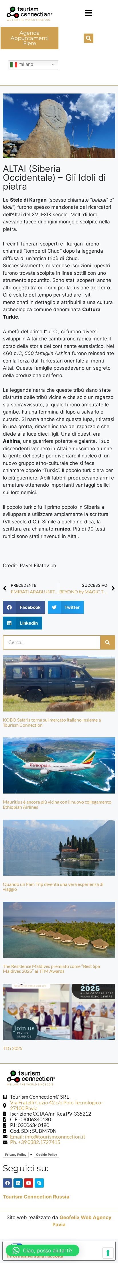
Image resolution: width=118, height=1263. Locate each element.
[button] (88, 13)
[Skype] (39, 1183)
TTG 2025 (12, 1048)
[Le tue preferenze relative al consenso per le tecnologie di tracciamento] (108, 1253)
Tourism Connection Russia (36, 1197)
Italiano (25, 64)
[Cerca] (107, 642)
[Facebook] (7, 1183)
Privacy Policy (15, 1155)
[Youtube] (28, 1183)
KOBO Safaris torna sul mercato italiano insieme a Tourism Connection (52, 722)
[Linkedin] (18, 1183)
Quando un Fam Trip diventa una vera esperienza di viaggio (53, 886)
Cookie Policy (46, 1155)
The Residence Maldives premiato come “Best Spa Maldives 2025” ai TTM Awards (51, 968)
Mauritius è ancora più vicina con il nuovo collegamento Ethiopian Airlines (57, 804)
